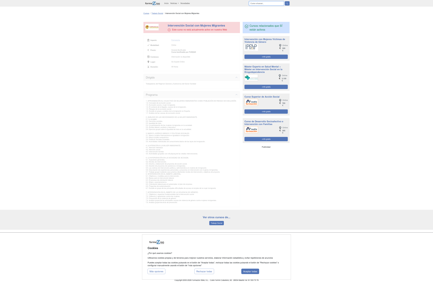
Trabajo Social (216, 223)
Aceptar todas (250, 271)
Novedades (185, 3)
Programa (152, 95)
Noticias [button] (173, 3)
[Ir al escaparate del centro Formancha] (155, 27)
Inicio (166, 3)
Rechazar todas (204, 271)
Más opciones (156, 271)
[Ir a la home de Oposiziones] (152, 3)
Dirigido (150, 77)
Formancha (175, 40)
